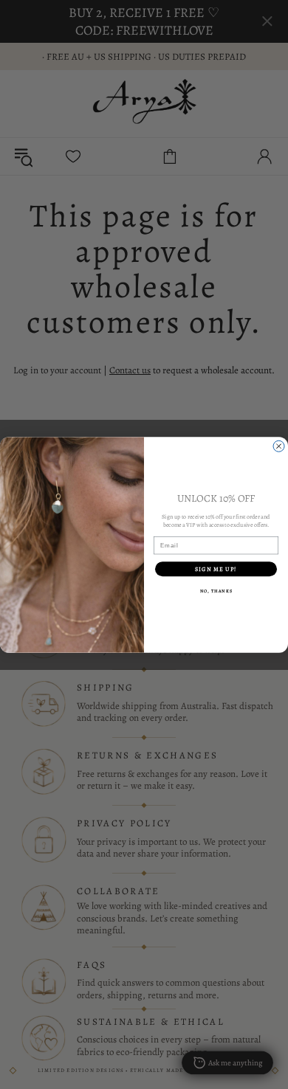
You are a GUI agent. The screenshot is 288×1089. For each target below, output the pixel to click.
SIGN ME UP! (216, 568)
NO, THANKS (216, 591)
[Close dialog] (278, 446)
